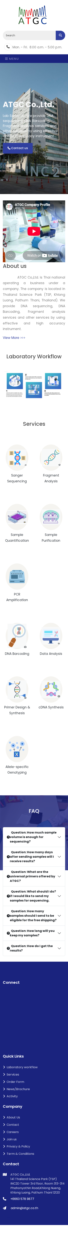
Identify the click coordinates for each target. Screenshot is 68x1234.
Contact (13, 1125)
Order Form (15, 1082)
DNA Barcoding (17, 653)
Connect (11, 982)
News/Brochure (18, 1089)
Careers (13, 1132)
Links (6, 1217)
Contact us (19, 148)
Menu (13, 59)
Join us (12, 1139)
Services (13, 1074)
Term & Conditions (20, 1154)
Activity (12, 1096)
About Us (13, 1117)
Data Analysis (51, 653)
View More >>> (14, 337)
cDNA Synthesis (51, 707)
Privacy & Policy (18, 1146)
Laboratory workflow (22, 1067)
